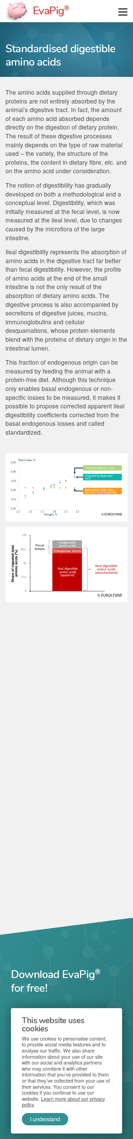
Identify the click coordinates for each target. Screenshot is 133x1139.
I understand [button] (45, 1119)
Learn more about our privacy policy (63, 1101)
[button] (123, 11)
